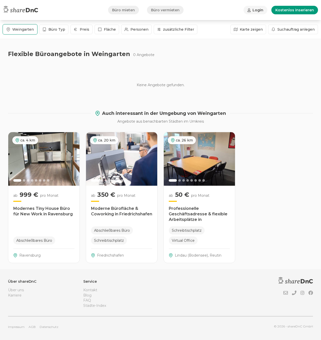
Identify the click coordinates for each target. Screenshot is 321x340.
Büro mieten (123, 10)
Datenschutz (49, 327)
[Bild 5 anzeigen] (36, 180)
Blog (87, 295)
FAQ (87, 300)
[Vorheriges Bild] (14, 158)
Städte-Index (94, 305)
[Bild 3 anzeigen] (28, 180)
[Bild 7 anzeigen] (44, 180)
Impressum (16, 327)
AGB (32, 327)
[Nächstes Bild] (72, 158)
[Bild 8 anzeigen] (48, 180)
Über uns (16, 290)
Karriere (15, 295)
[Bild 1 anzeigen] (17, 180)
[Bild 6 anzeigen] (40, 180)
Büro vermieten (165, 10)
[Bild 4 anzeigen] (32, 180)
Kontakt (90, 290)
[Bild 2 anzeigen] (24, 180)
